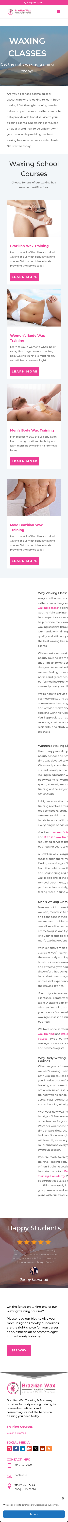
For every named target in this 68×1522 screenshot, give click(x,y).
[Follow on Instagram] (9, 1448)
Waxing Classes (16, 1432)
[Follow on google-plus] (29, 1448)
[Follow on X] (35, 1448)
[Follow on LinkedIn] (22, 1448)
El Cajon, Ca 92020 (25, 1489)
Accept (34, 1514)
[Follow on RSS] (49, 1448)
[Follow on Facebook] (16, 1448)
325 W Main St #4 (25, 1485)
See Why (19, 1350)
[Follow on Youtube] (42, 1448)
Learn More (25, 277)
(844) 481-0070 (23, 1464)
